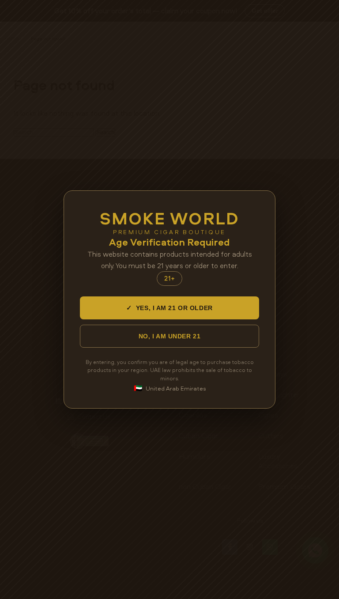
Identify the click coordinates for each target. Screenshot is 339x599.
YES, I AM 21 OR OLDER (169, 307)
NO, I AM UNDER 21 (170, 336)
